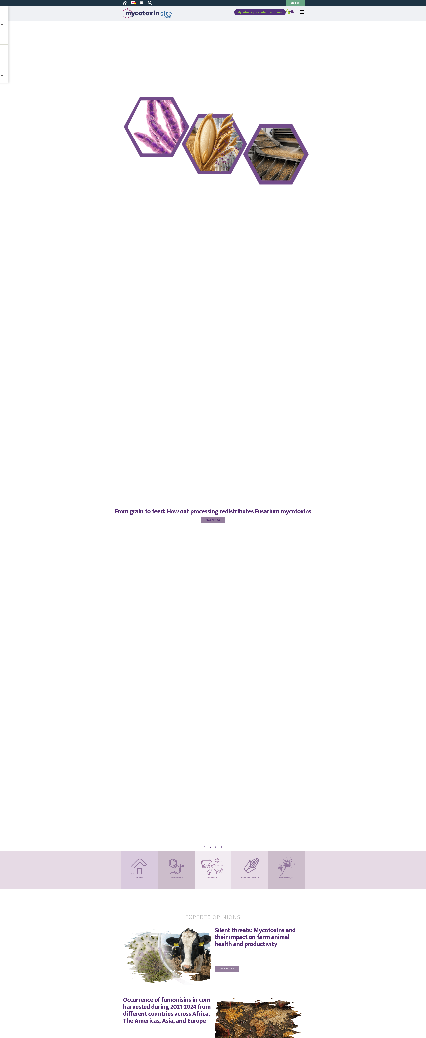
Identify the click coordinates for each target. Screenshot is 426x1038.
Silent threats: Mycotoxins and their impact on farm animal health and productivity (255, 937)
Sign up (295, 3)
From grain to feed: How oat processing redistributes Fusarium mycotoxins (213, 511)
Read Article (213, 520)
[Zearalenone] (259, 951)
